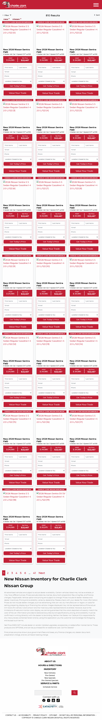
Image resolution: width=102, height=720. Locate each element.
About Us (50, 661)
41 (34, 573)
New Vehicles (50, 673)
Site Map (53, 715)
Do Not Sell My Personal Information (77, 715)
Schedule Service (50, 687)
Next (42, 573)
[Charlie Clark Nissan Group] (14, 4)
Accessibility (25, 715)
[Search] (74, 692)
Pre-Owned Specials (50, 680)
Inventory (50, 669)
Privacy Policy (40, 715)
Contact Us (11, 715)
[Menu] (96, 5)
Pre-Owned (50, 675)
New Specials (50, 678)
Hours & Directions (50, 665)
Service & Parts (50, 683)
